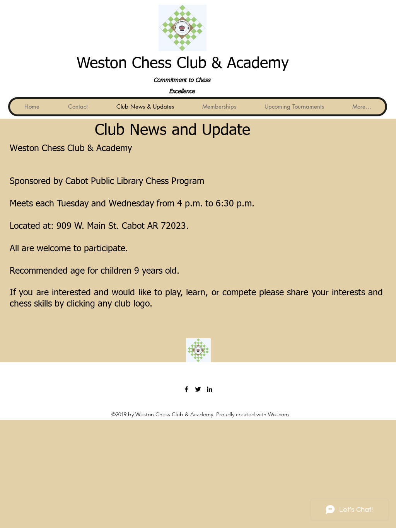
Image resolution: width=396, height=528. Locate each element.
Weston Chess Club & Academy (183, 64)
